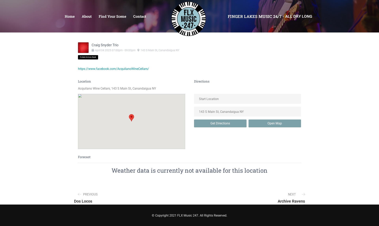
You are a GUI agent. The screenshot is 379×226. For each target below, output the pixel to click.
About (87, 16)
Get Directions (220, 123)
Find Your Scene (112, 16)
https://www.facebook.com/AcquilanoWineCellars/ (113, 69)
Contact (139, 16)
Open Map (274, 123)
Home (70, 16)
